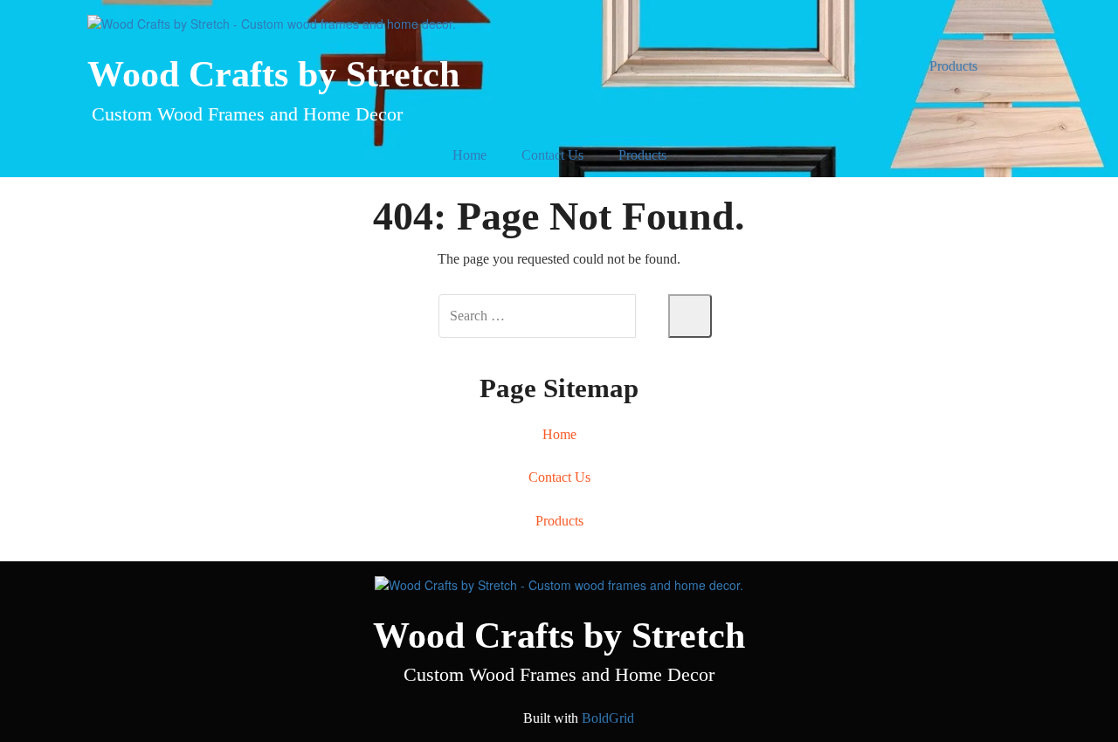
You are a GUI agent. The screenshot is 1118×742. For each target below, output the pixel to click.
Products (953, 65)
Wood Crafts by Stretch (273, 74)
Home (469, 155)
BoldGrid (608, 718)
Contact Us (552, 155)
